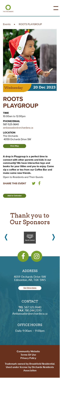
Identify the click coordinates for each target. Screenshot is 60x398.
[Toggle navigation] (53, 8)
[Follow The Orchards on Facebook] (23, 256)
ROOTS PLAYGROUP (30, 24)
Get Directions (29, 288)
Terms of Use (28, 354)
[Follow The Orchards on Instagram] (36, 256)
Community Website (28, 351)
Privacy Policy (28, 358)
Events (7, 24)
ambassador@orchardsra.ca (18, 127)
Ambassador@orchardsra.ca (29, 313)
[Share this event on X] (33, 184)
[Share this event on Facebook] (39, 184)
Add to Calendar (14, 195)
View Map (14, 146)
